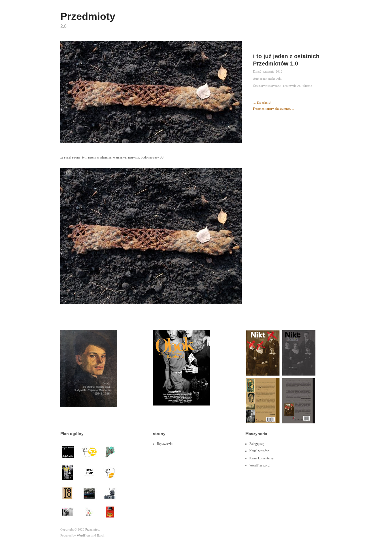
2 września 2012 (271, 71)
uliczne (307, 85)
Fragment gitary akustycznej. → (274, 108)
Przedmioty (87, 16)
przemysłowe (291, 85)
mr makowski (272, 78)
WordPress (83, 535)
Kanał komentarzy (261, 458)
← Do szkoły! (262, 102)
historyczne (273, 85)
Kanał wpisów (259, 451)
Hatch (101, 535)
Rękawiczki (165, 444)
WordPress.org (259, 465)
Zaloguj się (256, 444)
